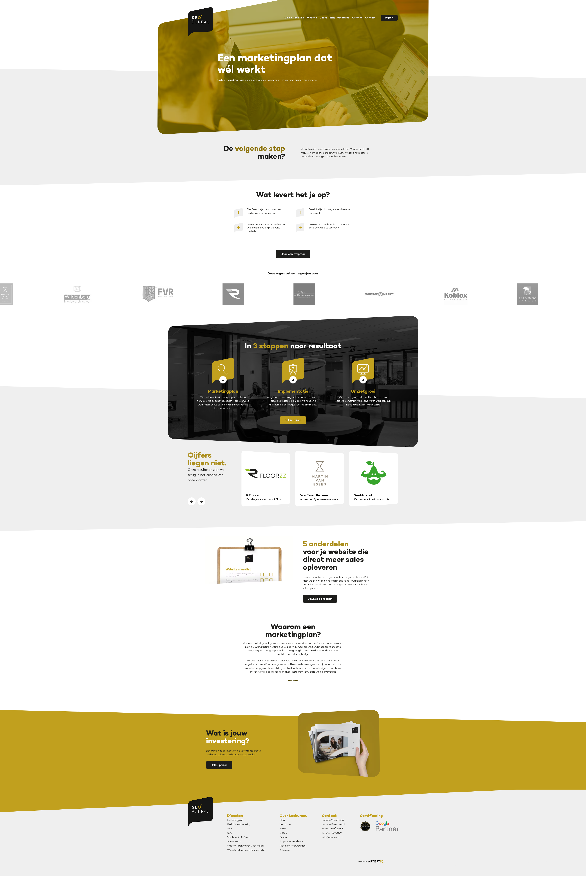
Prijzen (389, 17)
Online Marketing (294, 17)
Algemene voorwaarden (293, 846)
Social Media (234, 841)
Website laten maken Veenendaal (245, 846)
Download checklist (320, 599)
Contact (370, 17)
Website (312, 17)
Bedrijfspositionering (238, 824)
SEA (229, 828)
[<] (192, 501)
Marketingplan (235, 820)
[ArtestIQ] (376, 861)
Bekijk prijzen (293, 420)
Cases (323, 17)
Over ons (357, 17)
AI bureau (285, 850)
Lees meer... (293, 680)
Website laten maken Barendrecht (246, 850)
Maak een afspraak (293, 254)
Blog (332, 17)
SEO (229, 833)
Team (283, 828)
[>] (201, 501)
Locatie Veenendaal (333, 820)
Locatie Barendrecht (333, 824)
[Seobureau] (200, 21)
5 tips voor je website (291, 841)
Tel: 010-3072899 (332, 833)
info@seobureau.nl (332, 837)
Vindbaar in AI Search (239, 837)
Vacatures (343, 17)
